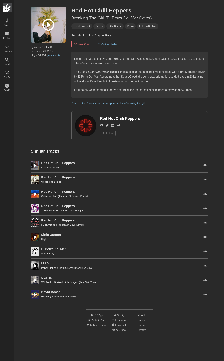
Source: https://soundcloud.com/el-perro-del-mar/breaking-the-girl (108, 103)
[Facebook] (101, 126)
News (141, 320)
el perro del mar (147, 26)
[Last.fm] (112, 126)
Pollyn (130, 26)
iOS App (98, 315)
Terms (141, 324)
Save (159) (84, 44)
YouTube (121, 329)
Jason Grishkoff (43, 47)
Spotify (121, 315)
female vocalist (81, 26)
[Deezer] (118, 126)
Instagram (120, 320)
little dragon (115, 26)
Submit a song (98, 324)
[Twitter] (107, 126)
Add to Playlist (109, 44)
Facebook (120, 324)
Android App (98, 320)
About (141, 315)
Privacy (141, 329)
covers (99, 26)
